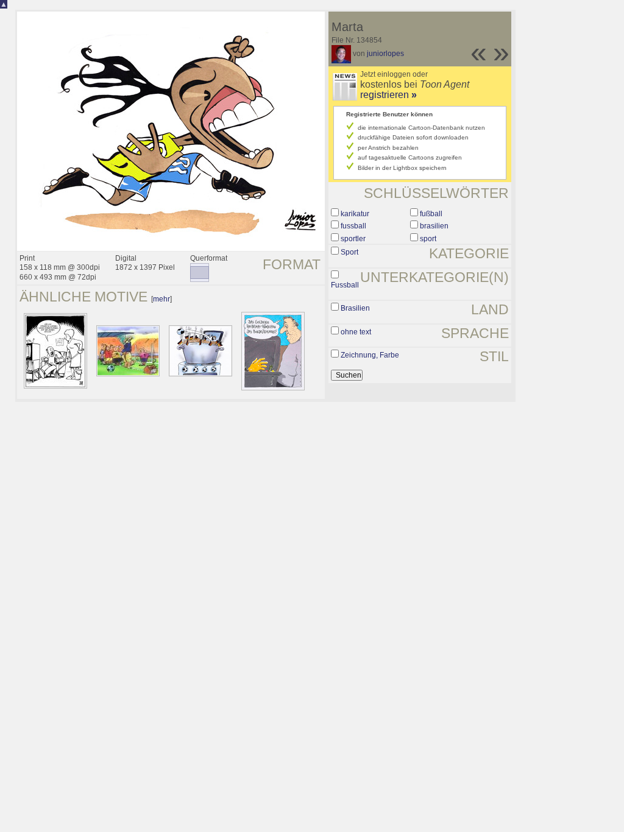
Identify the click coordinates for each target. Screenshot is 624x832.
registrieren (388, 95)
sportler (353, 238)
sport (428, 238)
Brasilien (355, 308)
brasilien (434, 226)
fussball (353, 226)
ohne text (356, 332)
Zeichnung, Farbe (370, 355)
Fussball (345, 285)
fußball (431, 214)
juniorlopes (385, 53)
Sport (349, 252)
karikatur (355, 214)
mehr (161, 299)
